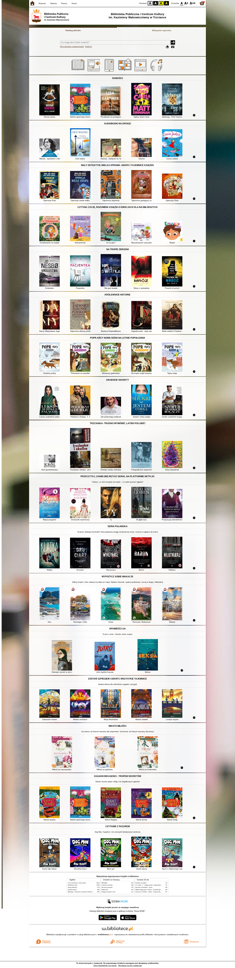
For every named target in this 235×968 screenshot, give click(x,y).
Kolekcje (88, 47)
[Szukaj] (173, 42)
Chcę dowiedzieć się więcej (105, 966)
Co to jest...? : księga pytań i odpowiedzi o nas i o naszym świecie (156, 885)
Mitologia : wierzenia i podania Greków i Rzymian (83, 892)
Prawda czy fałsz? (141, 883)
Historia (53, 3)
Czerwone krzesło (107, 885)
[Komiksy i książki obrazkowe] (125, 71)
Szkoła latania (72, 889)
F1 (186, 3)
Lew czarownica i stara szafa (77, 883)
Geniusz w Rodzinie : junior (143, 887)
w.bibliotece (104, 934)
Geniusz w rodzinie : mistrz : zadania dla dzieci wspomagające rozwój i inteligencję (161, 892)
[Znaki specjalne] (173, 47)
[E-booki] (109, 71)
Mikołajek (104, 883)
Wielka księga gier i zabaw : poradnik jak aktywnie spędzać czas (155, 889)
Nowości (42, 3)
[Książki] (78, 71)
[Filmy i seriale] (141, 71)
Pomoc (64, 3)
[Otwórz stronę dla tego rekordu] (50, 100)
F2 (192, 3)
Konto (74, 3)
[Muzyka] (156, 71)
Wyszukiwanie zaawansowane (72, 47)
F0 (181, 3)
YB (161, 3)
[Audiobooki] (94, 71)
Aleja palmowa (72, 887)
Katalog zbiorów (73, 30)
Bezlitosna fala (72, 885)
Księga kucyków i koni (108, 892)
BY (166, 3)
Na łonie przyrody (107, 887)
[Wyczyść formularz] (167, 47)
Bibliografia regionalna (161, 30)
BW (155, 3)
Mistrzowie (105, 889)
